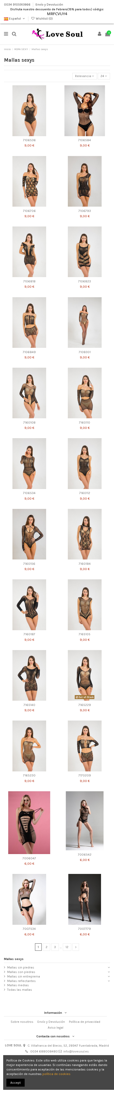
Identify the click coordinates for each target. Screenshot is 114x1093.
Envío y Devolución (49, 4)
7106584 (84, 140)
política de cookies (56, 1074)
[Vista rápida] (36, 134)
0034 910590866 (17, 4)
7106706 (29, 211)
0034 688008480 (44, 1051)
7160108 (29, 422)
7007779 (84, 929)
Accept (15, 1083)
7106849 (29, 352)
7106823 (84, 281)
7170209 (84, 775)
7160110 (84, 422)
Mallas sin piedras (20, 967)
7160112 (84, 493)
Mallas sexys (14, 959)
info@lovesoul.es (76, 1051)
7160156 (29, 564)
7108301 (85, 352)
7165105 (84, 634)
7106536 (29, 140)
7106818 (29, 281)
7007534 (29, 929)
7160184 (85, 564)
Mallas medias (18, 985)
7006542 (84, 854)
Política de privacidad (84, 1022)
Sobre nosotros (22, 1022)
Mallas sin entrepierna (23, 976)
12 (66, 947)
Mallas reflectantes (21, 981)
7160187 (29, 634)
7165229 (84, 705)
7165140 (29, 705)
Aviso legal (55, 1027)
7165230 (29, 775)
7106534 (29, 493)
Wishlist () (43, 18)
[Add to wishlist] (23, 134)
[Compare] (29, 134)
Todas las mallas (19, 990)
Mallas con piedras (21, 972)
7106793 (84, 211)
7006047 (29, 858)
